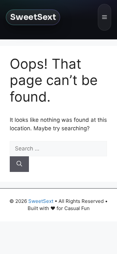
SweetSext (33, 17)
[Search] (19, 164)
